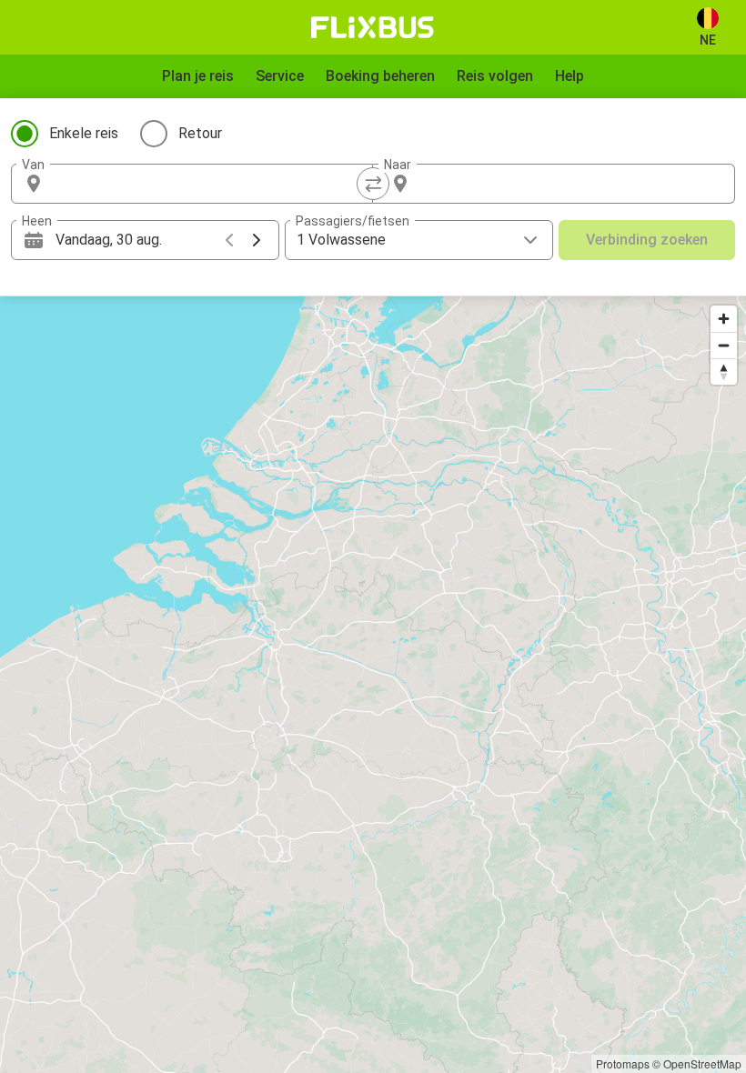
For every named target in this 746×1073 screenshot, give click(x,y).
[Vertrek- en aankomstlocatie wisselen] (373, 183)
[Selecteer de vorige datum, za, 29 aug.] (229, 240)
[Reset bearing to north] (724, 371)
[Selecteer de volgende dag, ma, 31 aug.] (256, 240)
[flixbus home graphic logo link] (372, 27)
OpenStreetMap (702, 1063)
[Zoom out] (724, 345)
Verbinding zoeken (647, 239)
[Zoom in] (724, 319)
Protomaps (623, 1063)
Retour (200, 133)
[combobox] (208, 184)
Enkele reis (83, 133)
